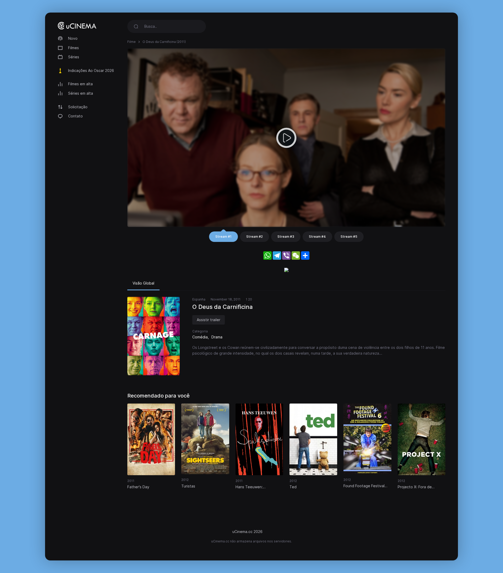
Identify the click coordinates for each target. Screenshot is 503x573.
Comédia (200, 337)
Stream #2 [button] (254, 237)
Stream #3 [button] (285, 237)
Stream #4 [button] (317, 237)
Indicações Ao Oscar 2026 (91, 70)
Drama (216, 337)
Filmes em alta (80, 84)
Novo (73, 38)
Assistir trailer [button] (208, 319)
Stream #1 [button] (223, 237)
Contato (75, 116)
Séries (73, 57)
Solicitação (78, 107)
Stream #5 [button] (349, 237)
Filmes (73, 48)
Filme (131, 42)
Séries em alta (80, 93)
